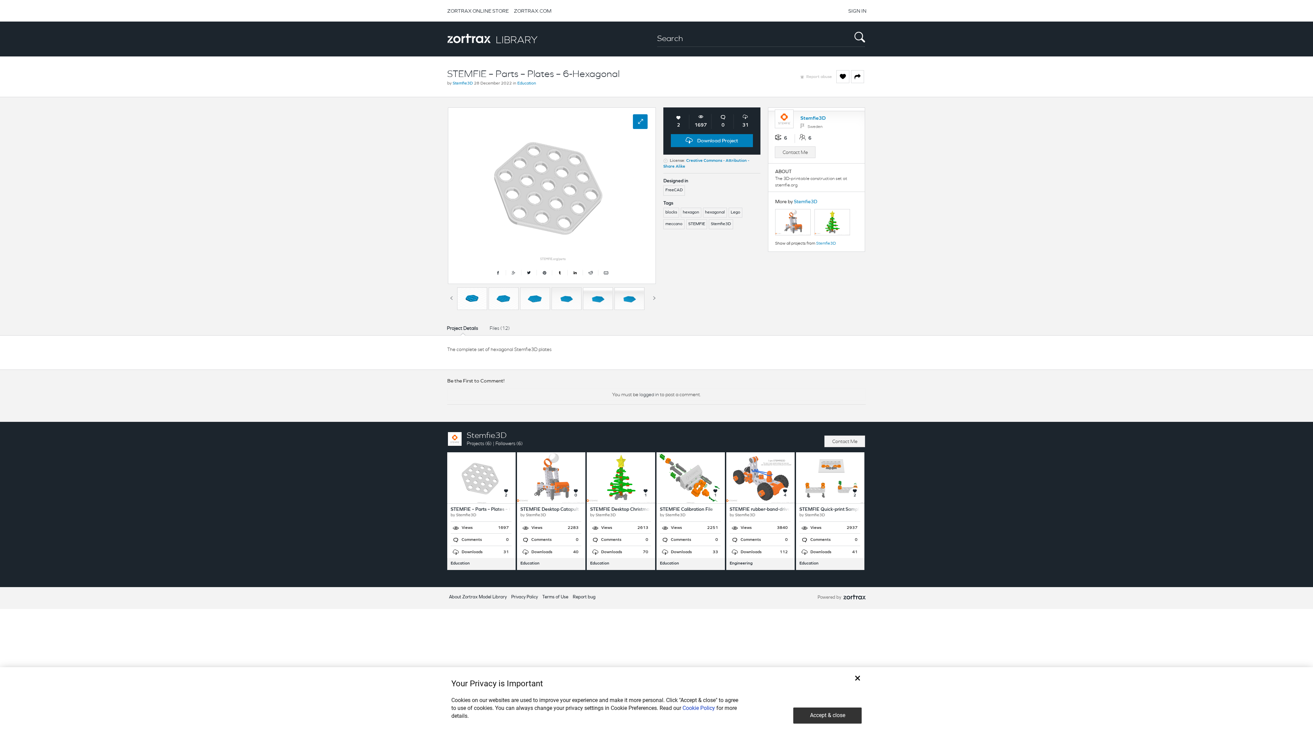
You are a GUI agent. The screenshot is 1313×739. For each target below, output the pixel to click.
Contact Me (795, 152)
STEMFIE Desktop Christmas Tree (626, 509)
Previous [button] (451, 297)
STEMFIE (696, 224)
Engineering (741, 563)
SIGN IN (857, 11)
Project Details (462, 328)
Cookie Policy (698, 708)
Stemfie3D (463, 83)
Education (526, 83)
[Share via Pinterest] (544, 272)
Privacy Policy (524, 597)
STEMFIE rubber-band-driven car (765, 509)
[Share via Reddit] (590, 272)
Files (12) (500, 328)
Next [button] (654, 297)
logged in (649, 394)
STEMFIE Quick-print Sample (830, 509)
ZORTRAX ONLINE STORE (478, 11)
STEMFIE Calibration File (686, 509)
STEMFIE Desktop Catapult (549, 509)
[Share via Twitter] (529, 272)
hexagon (691, 212)
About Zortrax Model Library (478, 597)
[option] (472, 298)
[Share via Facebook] (498, 272)
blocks (671, 212)
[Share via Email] (605, 272)
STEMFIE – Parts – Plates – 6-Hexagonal (494, 509)
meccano (673, 224)
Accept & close (827, 715)
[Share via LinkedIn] (575, 272)
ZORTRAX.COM (533, 11)
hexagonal (715, 212)
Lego (735, 212)
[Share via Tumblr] (560, 272)
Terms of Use (555, 597)
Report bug (584, 597)
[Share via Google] (513, 272)
